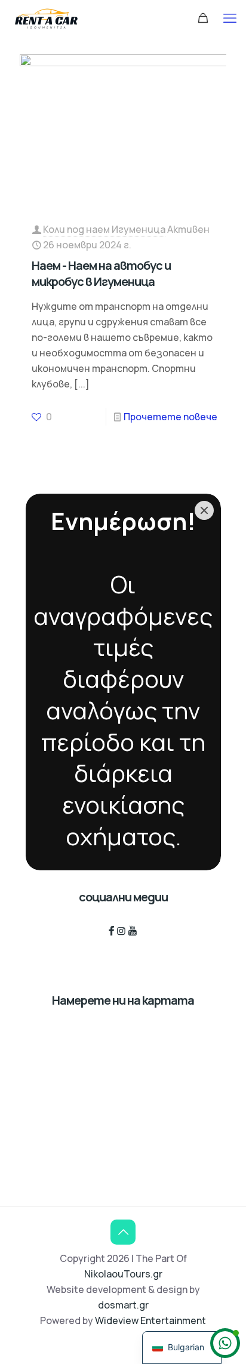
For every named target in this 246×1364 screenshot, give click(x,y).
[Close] (204, 510)
